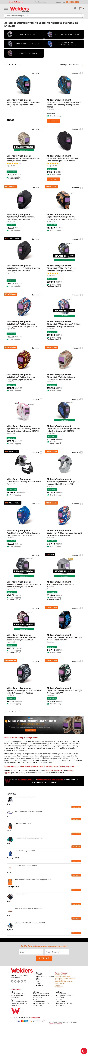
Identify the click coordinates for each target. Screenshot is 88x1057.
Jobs (37, 978)
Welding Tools (59, 987)
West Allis (59, 1000)
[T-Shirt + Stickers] (24, 252)
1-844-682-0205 (15, 977)
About (38, 980)
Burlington (59, 992)
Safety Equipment (60, 983)
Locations (39, 985)
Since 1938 (25, 11)
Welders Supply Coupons (45, 976)
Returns (51, 1023)
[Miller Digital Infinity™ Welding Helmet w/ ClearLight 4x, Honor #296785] (44, 734)
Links (38, 982)
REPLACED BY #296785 (23, 147)
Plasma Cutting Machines (62, 976)
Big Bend (36, 992)
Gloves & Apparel (60, 980)
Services (39, 973)
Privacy (55, 1023)
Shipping (59, 1023)
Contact (38, 983)
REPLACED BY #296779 (64, 256)
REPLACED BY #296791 (64, 571)
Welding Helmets (25, 780)
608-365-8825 (15, 997)
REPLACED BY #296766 (23, 571)
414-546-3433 (60, 1005)
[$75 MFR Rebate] (24, 200)
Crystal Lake (15, 1000)
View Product (76, 807)
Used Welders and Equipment (63, 981)
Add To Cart (53, 121)
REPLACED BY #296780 (64, 311)
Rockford (36, 1000)
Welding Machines (60, 975)
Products (39, 975)
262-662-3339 (37, 997)
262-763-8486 (60, 997)
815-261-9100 (15, 1005)
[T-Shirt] (64, 568)
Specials (57, 985)
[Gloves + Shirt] (24, 465)
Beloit (12, 992)
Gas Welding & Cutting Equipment (65, 978)
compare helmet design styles (50, 780)
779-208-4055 (37, 1005)
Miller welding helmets (54, 770)
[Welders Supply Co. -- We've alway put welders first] (22, 974)
